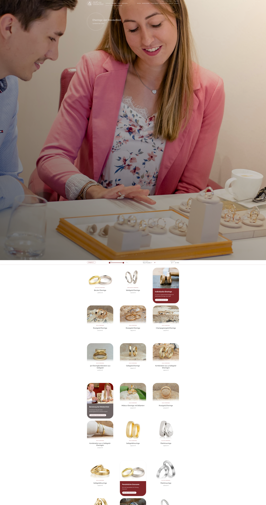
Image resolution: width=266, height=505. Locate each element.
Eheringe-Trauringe (118, 5)
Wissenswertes (163, 3)
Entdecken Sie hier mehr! (161, 299)
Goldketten (125, 3)
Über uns (171, 3)
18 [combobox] (171, 262)
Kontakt (176, 3)
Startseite (107, 5)
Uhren (119, 3)
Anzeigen (172, 261)
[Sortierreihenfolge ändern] (155, 263)
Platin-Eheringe (157, 448)
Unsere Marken (154, 3)
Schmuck (108, 3)
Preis (111, 261)
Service (139, 3)
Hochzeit (114, 3)
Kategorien (90, 262)
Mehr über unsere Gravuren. (129, 492)
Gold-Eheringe (140, 370)
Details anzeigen (100, 298)
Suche (163, 1)
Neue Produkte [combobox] (147, 262)
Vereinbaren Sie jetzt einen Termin (97, 415)
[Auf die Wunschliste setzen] (110, 270)
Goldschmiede (145, 3)
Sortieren (145, 261)
